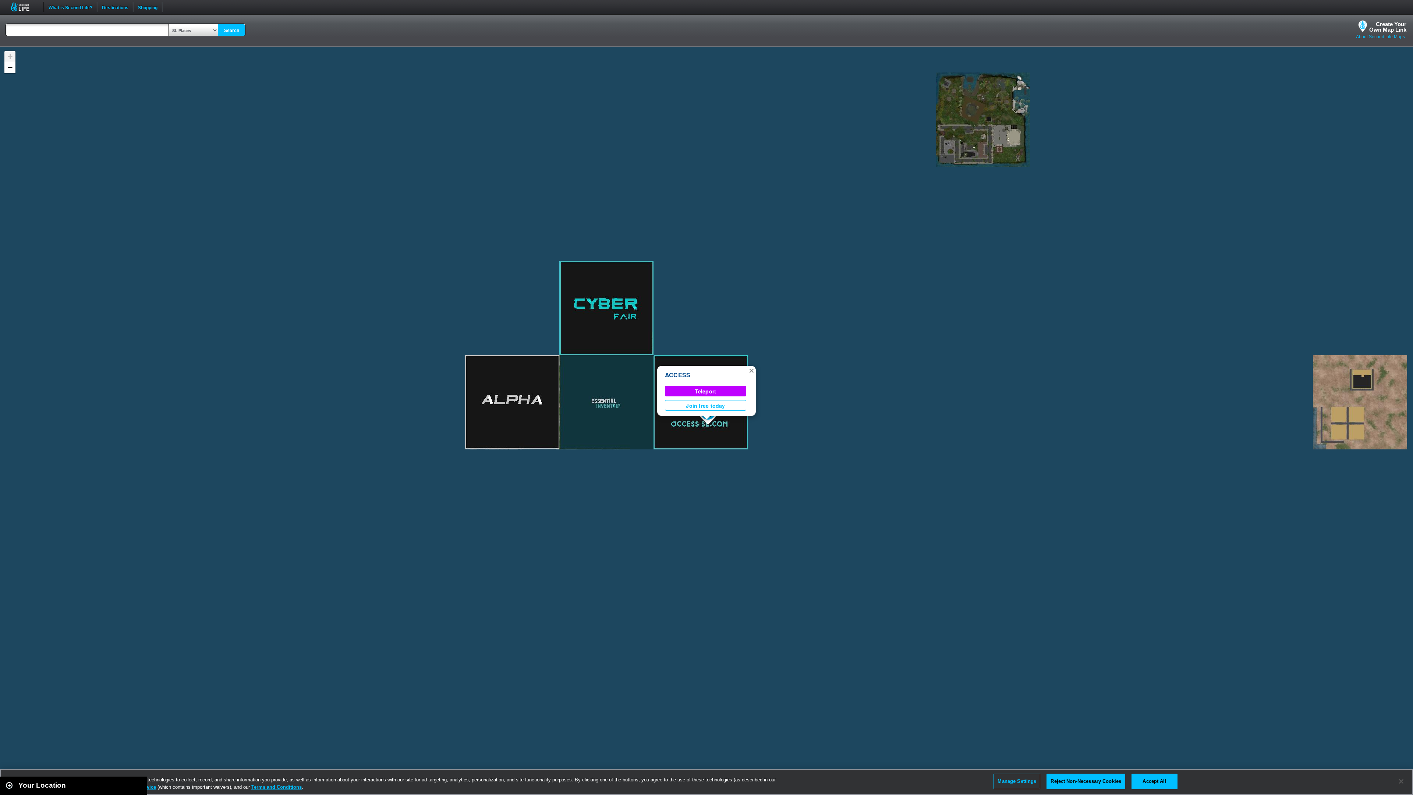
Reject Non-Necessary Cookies (1086, 781)
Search (231, 30)
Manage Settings (1017, 781)
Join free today (705, 405)
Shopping (147, 7)
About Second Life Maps (1380, 36)
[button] (751, 370)
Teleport (705, 391)
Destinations (115, 7)
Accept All (1154, 781)
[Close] (1401, 781)
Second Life (24, 7)
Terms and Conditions (276, 787)
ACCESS (677, 375)
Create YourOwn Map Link (1387, 27)
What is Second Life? (70, 7)
